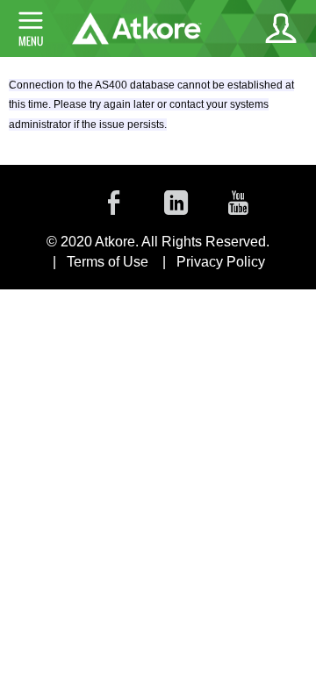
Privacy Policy (220, 261)
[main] (158, 111)
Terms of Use (107, 261)
